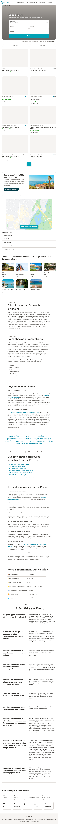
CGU (36, 819)
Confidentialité (41, 819)
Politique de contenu (51, 819)
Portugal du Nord (44, 41)
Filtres (43, 45)
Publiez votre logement (32, 2)
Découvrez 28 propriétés (29, 226)
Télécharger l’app (20, 2)
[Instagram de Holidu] (26, 816)
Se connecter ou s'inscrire (11, 189)
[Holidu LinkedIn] (29, 816)
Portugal (36, 41)
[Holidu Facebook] (32, 816)
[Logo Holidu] (7, 2)
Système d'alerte (35, 821)
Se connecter (42, 2)
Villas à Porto (52, 41)
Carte (16, 45)
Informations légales (24, 821)
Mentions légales (29, 819)
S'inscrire (50, 2)
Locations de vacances (27, 41)
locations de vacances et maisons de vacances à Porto (25, 412)
